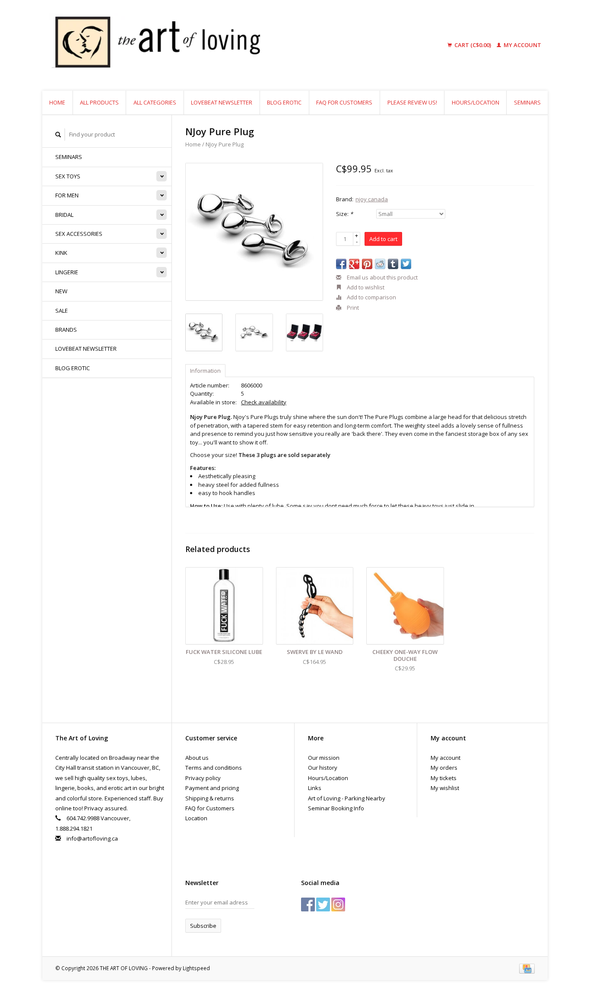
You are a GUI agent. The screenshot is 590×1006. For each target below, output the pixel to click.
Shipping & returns (209, 798)
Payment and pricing (212, 788)
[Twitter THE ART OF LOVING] (323, 904)
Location (196, 818)
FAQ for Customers (344, 102)
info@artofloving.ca (92, 838)
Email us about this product (382, 277)
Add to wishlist (365, 287)
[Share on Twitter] (406, 264)
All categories (154, 102)
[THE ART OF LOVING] (223, 45)
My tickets (444, 778)
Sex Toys (67, 176)
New (61, 291)
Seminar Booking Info (336, 808)
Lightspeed (196, 968)
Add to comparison (371, 297)
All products (99, 102)
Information (205, 370)
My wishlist (445, 788)
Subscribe (203, 926)
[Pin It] (367, 264)
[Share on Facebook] (341, 264)
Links (314, 788)
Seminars (527, 102)
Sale (61, 310)
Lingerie (66, 272)
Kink (61, 253)
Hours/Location (475, 102)
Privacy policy (203, 778)
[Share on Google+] (354, 264)
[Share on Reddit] (380, 264)
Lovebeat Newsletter (221, 102)
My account (521, 45)
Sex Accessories (78, 234)
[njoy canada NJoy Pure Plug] (254, 231)
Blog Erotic (284, 102)
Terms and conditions (213, 767)
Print (352, 307)
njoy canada (371, 199)
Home (57, 102)
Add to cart (383, 239)
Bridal (64, 215)
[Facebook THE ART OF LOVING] (308, 904)
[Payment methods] (527, 968)
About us (197, 758)
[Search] (58, 134)
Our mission (323, 758)
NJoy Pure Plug (225, 144)
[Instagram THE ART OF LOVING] (338, 904)
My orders (444, 767)
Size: (344, 214)
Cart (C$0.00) (472, 45)
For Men (67, 195)
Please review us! (412, 102)
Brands (66, 329)
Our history (322, 767)
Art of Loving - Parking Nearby (346, 798)
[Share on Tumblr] (393, 264)
